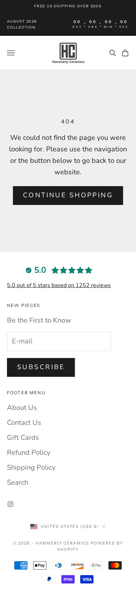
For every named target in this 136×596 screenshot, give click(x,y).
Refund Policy (28, 452)
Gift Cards (23, 437)
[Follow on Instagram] (10, 504)
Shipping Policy (31, 467)
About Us (22, 407)
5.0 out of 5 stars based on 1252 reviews (59, 285)
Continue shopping (68, 195)
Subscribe (41, 367)
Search (17, 482)
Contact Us (24, 422)
